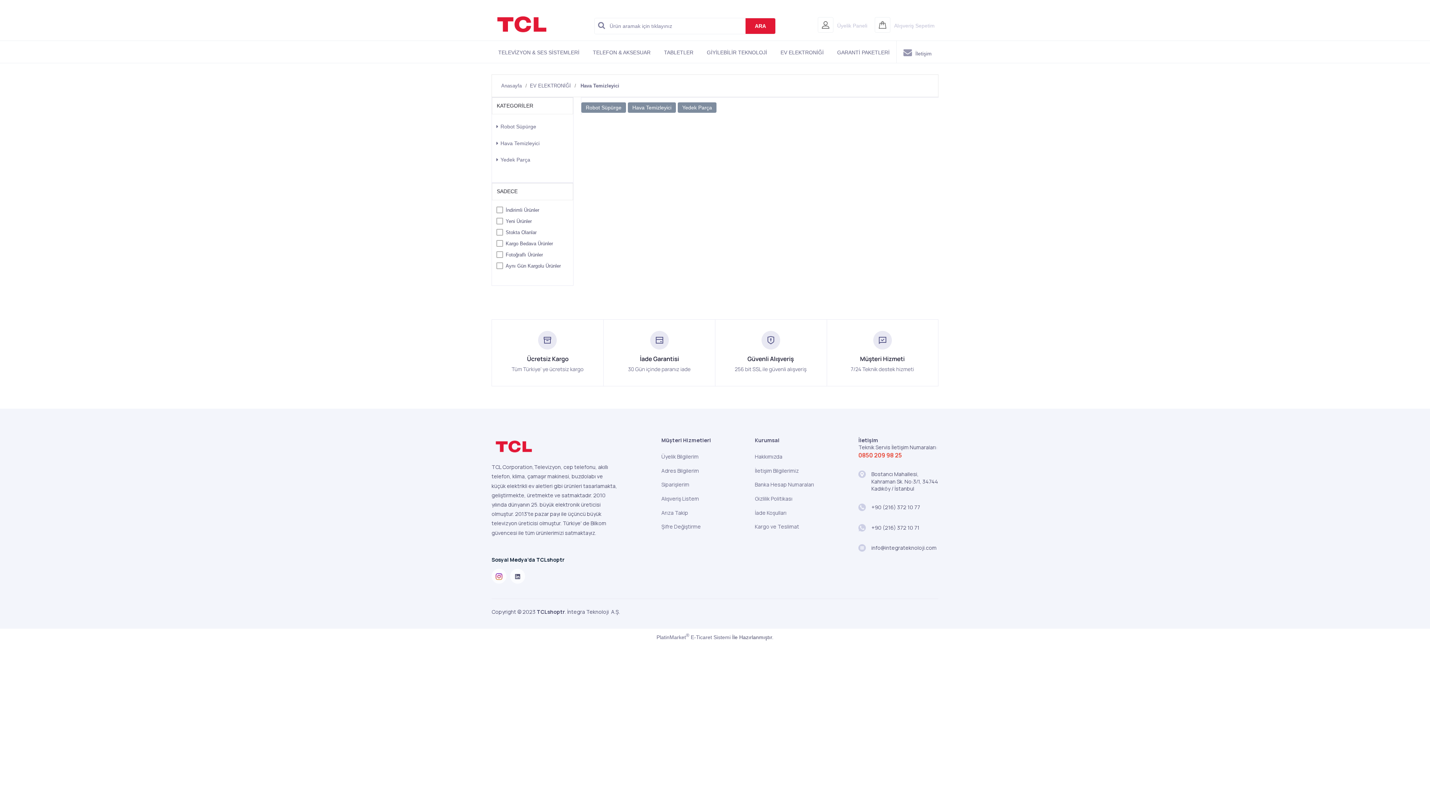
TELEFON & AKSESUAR (622, 52)
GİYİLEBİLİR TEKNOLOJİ (737, 52)
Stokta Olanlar (521, 232)
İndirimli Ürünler (522, 210)
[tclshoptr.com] (522, 37)
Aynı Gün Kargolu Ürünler (533, 266)
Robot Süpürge (518, 127)
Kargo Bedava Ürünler (529, 243)
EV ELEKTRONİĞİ (802, 52)
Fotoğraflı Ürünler (524, 255)
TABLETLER (678, 52)
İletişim (923, 54)
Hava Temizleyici (520, 143)
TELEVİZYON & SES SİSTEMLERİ (538, 52)
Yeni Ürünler (519, 221)
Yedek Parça (515, 160)
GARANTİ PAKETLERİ (863, 52)
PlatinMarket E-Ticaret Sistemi (694, 637)
